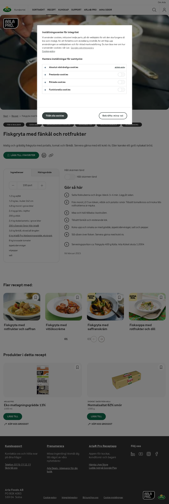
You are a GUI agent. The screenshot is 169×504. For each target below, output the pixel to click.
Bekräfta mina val (112, 115)
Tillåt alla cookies (55, 115)
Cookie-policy (48, 51)
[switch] (121, 74)
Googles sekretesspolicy (82, 48)
